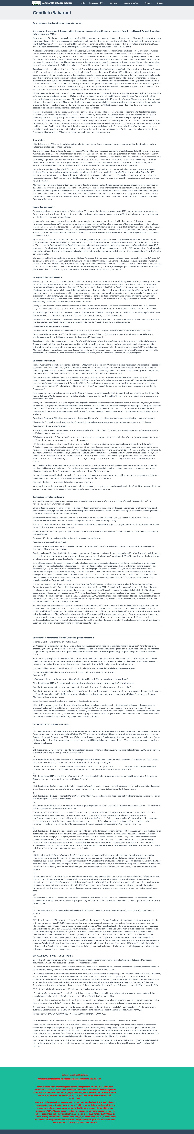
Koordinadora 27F (96, 3)
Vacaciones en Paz (131, 3)
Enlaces (160, 3)
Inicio (83, 3)
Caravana (113, 3)
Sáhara (147, 3)
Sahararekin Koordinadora (57, 2)
